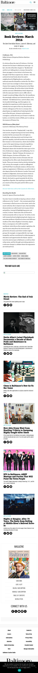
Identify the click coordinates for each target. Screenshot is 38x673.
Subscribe (19, 581)
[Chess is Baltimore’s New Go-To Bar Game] (19, 371)
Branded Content (29, 645)
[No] (36, 667)
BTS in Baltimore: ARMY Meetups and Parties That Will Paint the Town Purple (18, 476)
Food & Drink (7, 383)
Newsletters (19, 599)
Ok (19, 670)
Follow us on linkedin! (22, 611)
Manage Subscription (19, 592)
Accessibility (29, 641)
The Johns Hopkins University (10, 258)
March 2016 (9, 10)
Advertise (9, 641)
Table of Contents (19, 595)
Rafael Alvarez (24, 256)
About (9, 630)
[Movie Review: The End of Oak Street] (19, 282)
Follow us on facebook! (12, 611)
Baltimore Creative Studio (9, 652)
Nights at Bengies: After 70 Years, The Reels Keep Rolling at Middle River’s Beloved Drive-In (19, 522)
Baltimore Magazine (18, 2)
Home (3, 10)
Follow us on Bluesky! (19, 611)
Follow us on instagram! (25, 611)
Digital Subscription (19, 588)
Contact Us (28, 630)
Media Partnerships (9, 645)
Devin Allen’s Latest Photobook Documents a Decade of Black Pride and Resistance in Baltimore (19, 340)
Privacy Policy (28, 637)
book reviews (14, 253)
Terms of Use (29, 634)
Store (9, 649)
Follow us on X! (15, 611)
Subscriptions (9, 637)
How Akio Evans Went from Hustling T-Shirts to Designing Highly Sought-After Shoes (18, 430)
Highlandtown (22, 253)
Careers (9, 634)
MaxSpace (6, 294)
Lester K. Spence (16, 256)
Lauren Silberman (7, 256)
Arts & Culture (18, 10)
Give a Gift (19, 584)
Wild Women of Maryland (24, 258)
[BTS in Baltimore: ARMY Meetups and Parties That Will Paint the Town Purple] (19, 459)
